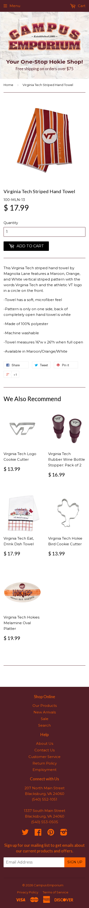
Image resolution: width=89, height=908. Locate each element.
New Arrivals (44, 712)
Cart (81, 6)
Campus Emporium (48, 885)
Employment (44, 769)
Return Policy (45, 763)
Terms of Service (55, 892)
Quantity (11, 223)
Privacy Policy (27, 892)
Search (44, 725)
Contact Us (44, 750)
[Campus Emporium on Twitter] (25, 833)
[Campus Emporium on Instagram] (63, 833)
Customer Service (44, 756)
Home (8, 85)
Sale (44, 719)
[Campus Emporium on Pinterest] (50, 833)
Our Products (45, 705)
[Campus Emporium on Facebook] (38, 833)
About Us (44, 743)
